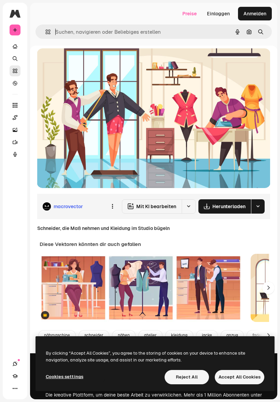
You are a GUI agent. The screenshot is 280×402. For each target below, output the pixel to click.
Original (80, 61)
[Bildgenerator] (15, 129)
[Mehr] (15, 388)
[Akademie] (15, 376)
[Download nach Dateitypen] (258, 206)
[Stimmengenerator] (15, 154)
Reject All (187, 377)
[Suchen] (15, 58)
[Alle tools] (15, 105)
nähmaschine (57, 335)
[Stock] (15, 70)
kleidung (179, 335)
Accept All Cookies (240, 377)
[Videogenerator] (15, 142)
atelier (150, 335)
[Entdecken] (15, 83)
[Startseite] (15, 46)
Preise (189, 14)
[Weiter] (268, 288)
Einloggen (218, 14)
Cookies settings (64, 377)
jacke (207, 335)
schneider (93, 335)
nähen (124, 335)
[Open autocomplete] (45, 31)
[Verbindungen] (15, 363)
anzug (232, 335)
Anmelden (254, 14)
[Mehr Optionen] (112, 206)
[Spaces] (15, 117)
